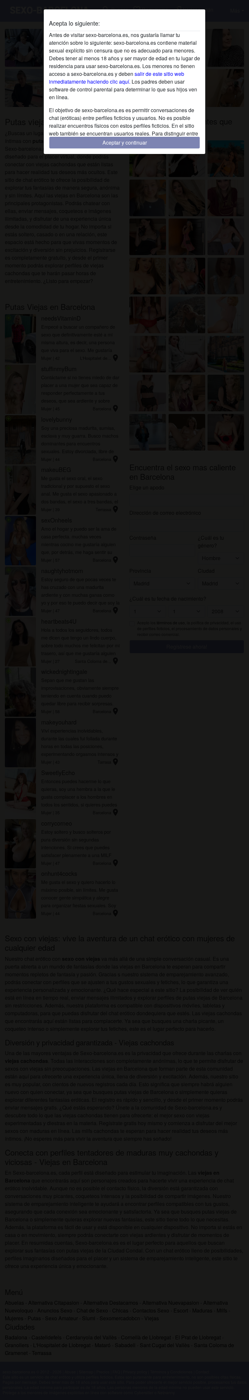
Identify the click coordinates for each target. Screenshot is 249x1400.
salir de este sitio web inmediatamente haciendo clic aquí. (116, 77)
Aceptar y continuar (124, 142)
